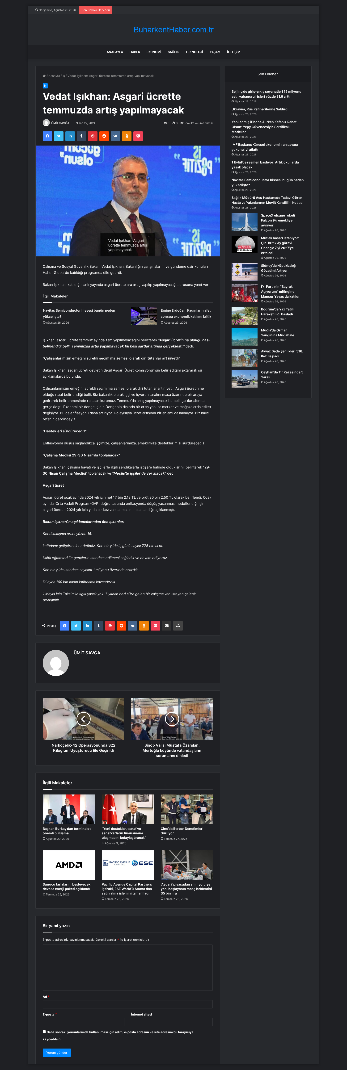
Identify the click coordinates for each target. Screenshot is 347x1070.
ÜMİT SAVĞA (60, 123)
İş (64, 76)
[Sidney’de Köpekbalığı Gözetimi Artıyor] (245, 272)
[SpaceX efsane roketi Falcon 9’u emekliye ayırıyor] (245, 222)
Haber (135, 52)
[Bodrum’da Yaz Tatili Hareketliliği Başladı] (245, 316)
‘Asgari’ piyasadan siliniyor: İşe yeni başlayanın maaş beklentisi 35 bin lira (186, 888)
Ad (46, 997)
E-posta (50, 1014)
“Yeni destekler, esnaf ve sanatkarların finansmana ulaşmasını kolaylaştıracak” (124, 833)
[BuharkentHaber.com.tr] (173, 29)
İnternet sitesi (141, 1014)
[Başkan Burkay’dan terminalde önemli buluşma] (69, 809)
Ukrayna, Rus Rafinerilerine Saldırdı (260, 109)
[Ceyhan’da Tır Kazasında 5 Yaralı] (245, 379)
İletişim (233, 52)
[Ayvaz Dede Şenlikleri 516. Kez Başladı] (245, 358)
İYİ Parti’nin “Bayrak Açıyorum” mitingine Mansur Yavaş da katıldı (280, 291)
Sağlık (173, 52)
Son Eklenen (268, 74)
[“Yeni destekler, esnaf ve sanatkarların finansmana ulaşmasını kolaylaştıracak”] (128, 809)
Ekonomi (154, 52)
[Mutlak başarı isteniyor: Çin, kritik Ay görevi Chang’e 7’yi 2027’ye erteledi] (245, 244)
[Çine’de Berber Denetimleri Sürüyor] (187, 809)
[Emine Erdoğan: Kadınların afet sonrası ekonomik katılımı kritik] (144, 316)
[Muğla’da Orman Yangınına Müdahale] (245, 337)
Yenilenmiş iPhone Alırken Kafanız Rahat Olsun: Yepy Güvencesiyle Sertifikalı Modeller (264, 127)
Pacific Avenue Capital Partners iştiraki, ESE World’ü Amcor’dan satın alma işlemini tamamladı (127, 888)
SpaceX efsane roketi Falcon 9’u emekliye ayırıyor (278, 220)
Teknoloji (194, 52)
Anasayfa (115, 52)
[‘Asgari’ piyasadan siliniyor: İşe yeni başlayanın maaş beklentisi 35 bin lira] (187, 865)
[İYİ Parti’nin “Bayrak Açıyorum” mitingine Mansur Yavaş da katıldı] (245, 293)
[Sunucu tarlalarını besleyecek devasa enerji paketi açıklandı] (69, 865)
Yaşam (215, 52)
